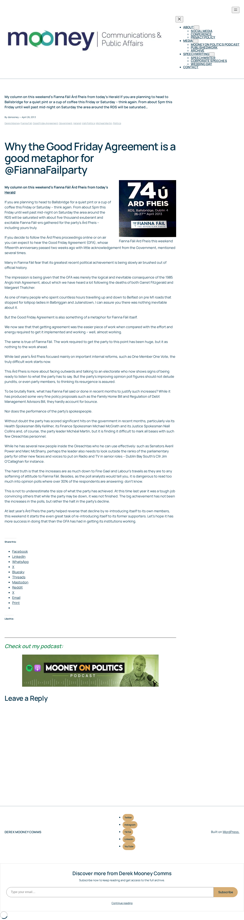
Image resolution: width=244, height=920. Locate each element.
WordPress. (231, 832)
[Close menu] (179, 19)
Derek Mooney (12, 123)
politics (117, 123)
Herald (10, 192)
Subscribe (225, 892)
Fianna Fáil (26, 123)
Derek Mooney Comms (23, 832)
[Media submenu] (195, 41)
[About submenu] (196, 27)
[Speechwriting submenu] (211, 54)
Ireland (77, 123)
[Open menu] (235, 10)
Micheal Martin (104, 123)
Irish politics (88, 123)
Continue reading (122, 903)
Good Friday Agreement (45, 123)
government (65, 123)
